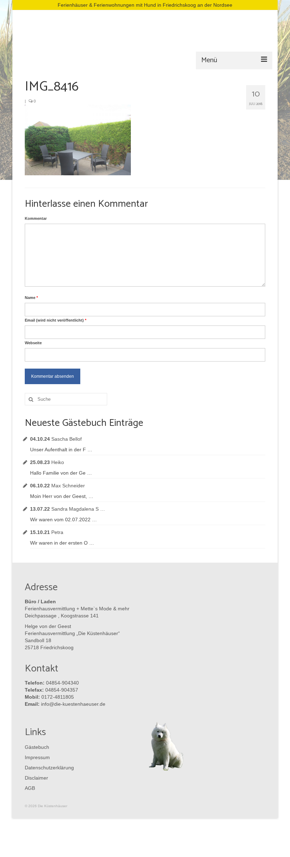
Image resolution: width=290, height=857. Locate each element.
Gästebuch (37, 747)
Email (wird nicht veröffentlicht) (55, 320)
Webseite (33, 343)
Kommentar (36, 218)
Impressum (37, 757)
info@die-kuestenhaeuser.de (73, 704)
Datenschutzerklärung (48, 767)
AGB (30, 788)
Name (31, 297)
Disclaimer (36, 778)
